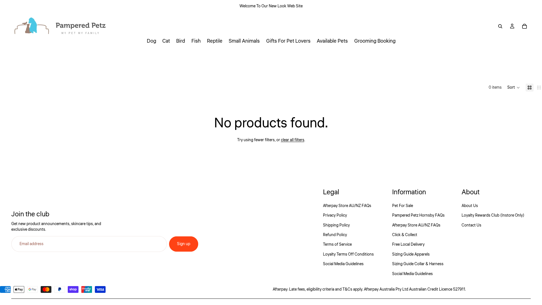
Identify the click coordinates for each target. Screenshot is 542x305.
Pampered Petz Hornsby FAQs (418, 215)
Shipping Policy (336, 225)
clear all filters (292, 140)
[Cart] (524, 26)
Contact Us (471, 225)
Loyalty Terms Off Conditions (348, 254)
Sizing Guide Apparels (411, 254)
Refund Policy (335, 235)
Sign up (183, 244)
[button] (513, 87)
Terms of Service (337, 244)
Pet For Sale (402, 206)
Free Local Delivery (408, 244)
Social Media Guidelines (343, 264)
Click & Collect (404, 235)
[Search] (500, 26)
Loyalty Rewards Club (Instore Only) (493, 215)
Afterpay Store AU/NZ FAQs (347, 206)
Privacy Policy (335, 215)
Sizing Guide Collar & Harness (417, 264)
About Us (470, 206)
